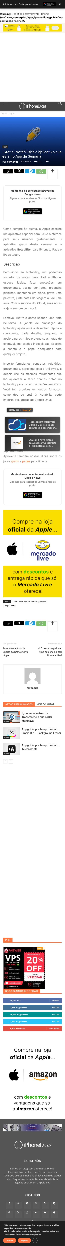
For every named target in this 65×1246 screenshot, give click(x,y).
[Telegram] (30, 174)
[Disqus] (32, 810)
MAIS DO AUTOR (45, 704)
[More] (52, 174)
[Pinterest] (36, 1205)
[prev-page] (5, 761)
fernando (12, 161)
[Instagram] (18, 1205)
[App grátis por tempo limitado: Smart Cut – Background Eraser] (11, 733)
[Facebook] (9, 1205)
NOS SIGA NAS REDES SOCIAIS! (21, 991)
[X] (19, 174)
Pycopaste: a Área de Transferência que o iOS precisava (37, 716)
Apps (12, 113)
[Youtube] (36, 1214)
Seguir (55, 1007)
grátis (15, 461)
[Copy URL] (8, 174)
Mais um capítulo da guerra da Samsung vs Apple (15, 652)
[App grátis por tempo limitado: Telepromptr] (11, 749)
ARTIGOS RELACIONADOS (19, 704)
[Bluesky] (45, 1214)
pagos (26, 461)
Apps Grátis (10, 605)
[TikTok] (9, 1214)
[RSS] (45, 1205)
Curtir (55, 1000)
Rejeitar (24, 1240)
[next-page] (11, 761)
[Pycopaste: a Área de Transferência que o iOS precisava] (11, 717)
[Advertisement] (32, 67)
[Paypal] (27, 1205)
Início (4, 113)
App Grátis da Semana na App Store (30, 601)
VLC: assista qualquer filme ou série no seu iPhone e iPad (50, 652)
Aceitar (9, 1240)
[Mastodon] (54, 1214)
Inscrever (54, 1028)
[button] (5, 106)
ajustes (37, 1234)
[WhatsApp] (41, 174)
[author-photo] (32, 684)
